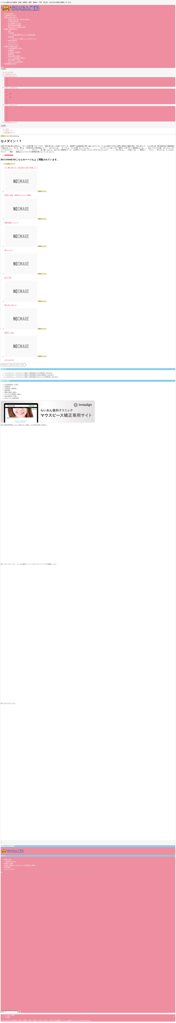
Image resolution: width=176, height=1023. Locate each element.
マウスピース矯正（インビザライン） (24, 38)
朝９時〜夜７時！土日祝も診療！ (19, 19)
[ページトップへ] (1, 842)
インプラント (12, 42)
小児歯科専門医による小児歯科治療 (23, 35)
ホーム (8, 13)
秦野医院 (11, 54)
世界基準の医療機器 (14, 25)
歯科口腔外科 (12, 40)
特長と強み (10, 17)
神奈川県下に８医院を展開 (17, 27)
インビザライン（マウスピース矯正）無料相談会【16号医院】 (28, 373)
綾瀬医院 (11, 50)
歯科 (9, 31)
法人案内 (7, 1017)
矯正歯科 (11, 37)
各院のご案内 (11, 46)
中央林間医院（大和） (15, 48)
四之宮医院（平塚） (14, 60)
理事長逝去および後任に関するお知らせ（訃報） (13, 364)
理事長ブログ (8, 155)
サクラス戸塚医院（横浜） (17, 58)
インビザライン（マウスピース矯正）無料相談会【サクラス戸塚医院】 (31, 377)
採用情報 (10, 64)
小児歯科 (11, 33)
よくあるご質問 (9, 1015)
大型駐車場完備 (13, 21)
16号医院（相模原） (14, 52)
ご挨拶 (10, 15)
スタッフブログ (9, 869)
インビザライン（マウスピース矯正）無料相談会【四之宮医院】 (29, 375)
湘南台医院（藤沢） (14, 56)
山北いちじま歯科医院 (15, 62)
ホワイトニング (13, 44)
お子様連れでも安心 (14, 23)
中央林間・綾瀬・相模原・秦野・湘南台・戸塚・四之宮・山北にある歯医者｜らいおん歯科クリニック (44, 1020)
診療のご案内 (11, 29)
